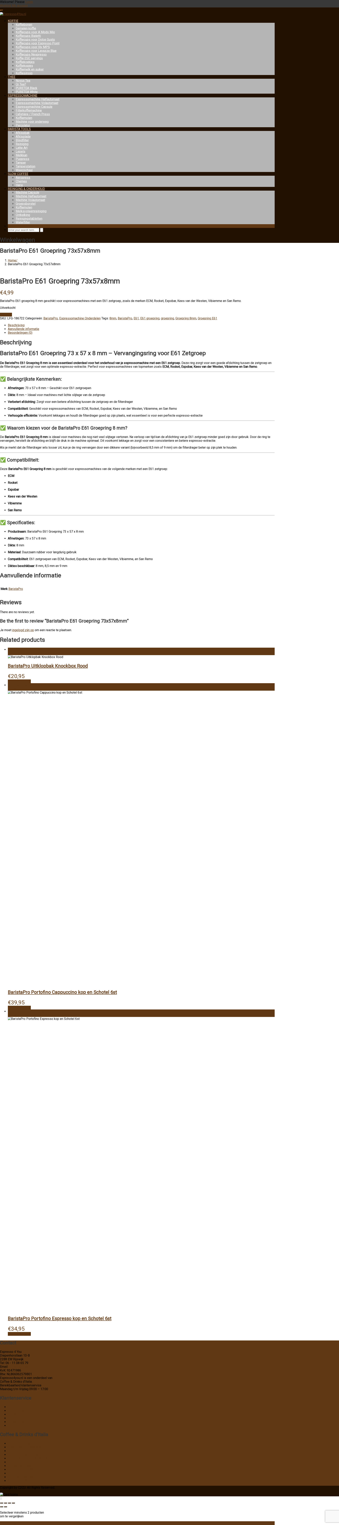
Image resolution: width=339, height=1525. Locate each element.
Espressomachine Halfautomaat (37, 99)
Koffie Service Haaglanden (26, 1469)
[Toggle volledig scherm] (5, 1503)
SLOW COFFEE (18, 174)
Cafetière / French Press (33, 114)
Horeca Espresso (20, 1466)
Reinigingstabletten (29, 218)
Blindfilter (22, 140)
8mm (112, 318)
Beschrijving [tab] (16, 325)
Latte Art (21, 148)
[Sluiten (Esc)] (13, 1503)
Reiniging (22, 144)
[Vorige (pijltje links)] (1, 1506)
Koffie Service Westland (24, 1473)
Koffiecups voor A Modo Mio (35, 32)
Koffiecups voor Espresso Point (37, 43)
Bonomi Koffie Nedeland (24, 1454)
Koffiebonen (24, 25)
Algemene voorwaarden (24, 1407)
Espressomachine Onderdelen (80, 318)
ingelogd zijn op (23, 630)
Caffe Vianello (17, 1462)
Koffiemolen (24, 118)
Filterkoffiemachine (29, 110)
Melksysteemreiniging (31, 211)
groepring (167, 318)
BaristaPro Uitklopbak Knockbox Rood (48, 666)
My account (20, 5)
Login (29, 2)
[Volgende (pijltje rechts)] (5, 1506)
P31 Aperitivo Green (22, 1477)
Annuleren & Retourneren (25, 1411)
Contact (13, 1414)
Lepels (20, 151)
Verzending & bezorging (24, 1425)
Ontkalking (23, 215)
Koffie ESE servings (29, 58)
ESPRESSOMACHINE (22, 95)
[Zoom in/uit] (1, 1503)
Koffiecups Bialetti (28, 36)
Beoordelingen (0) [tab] (20, 333)
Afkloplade (23, 136)
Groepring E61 (207, 318)
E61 (136, 318)
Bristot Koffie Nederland (24, 1451)
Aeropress (23, 177)
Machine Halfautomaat (31, 196)
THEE (11, 77)
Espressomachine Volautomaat (37, 103)
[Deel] (9, 1503)
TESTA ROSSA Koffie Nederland (29, 1458)
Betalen (13, 1418)
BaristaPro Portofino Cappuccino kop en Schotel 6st (62, 992)
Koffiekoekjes (25, 62)
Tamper (21, 163)
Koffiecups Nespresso (31, 54)
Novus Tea (23, 80)
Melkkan (21, 155)
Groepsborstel (26, 204)
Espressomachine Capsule (34, 107)
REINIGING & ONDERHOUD (26, 189)
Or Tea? (21, 84)
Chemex (21, 181)
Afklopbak (23, 133)
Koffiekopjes (24, 66)
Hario (19, 185)
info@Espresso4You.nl (24, 1367)
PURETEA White (27, 92)
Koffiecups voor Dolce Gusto (35, 39)
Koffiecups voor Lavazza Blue (36, 51)
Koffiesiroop (24, 73)
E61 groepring (149, 318)
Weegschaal (24, 170)
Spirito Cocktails (19, 1481)
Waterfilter (23, 222)
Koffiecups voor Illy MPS (33, 47)
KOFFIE (13, 21)
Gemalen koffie (26, 28)
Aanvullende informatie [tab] (23, 329)
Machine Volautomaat (30, 200)
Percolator (23, 125)
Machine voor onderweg (32, 121)
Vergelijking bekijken (14, 1523)
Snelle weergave (19, 681)
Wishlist (6, 5)
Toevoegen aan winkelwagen (27, 649)
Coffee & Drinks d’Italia (24, 1443)
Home (12, 260)
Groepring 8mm (185, 318)
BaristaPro (50, 318)
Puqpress (22, 159)
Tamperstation (25, 166)
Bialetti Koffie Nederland (24, 1447)
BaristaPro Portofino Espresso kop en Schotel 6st (59, 1318)
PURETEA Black (26, 88)
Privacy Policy (17, 1422)
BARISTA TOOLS (19, 129)
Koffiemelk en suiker (30, 69)
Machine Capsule (27, 192)
